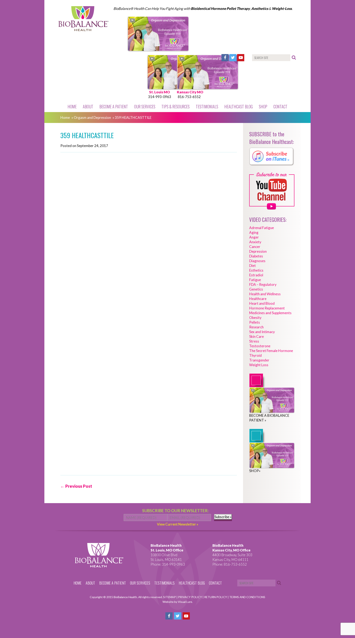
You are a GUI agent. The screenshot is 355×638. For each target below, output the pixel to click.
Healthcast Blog (238, 106)
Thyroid (255, 355)
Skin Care (256, 336)
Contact (280, 106)
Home (72, 106)
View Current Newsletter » (177, 524)
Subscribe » (223, 517)
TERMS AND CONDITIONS (247, 597)
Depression (258, 251)
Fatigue (255, 280)
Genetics (256, 289)
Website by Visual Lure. (178, 601)
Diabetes (256, 256)
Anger (254, 237)
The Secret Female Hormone (271, 351)
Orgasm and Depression (92, 117)
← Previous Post (76, 486)
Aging (253, 232)
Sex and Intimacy (262, 332)
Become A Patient (113, 106)
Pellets (254, 322)
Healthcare (257, 298)
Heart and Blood (262, 303)
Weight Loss (258, 365)
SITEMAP (169, 597)
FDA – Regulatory (263, 284)
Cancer (254, 246)
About (88, 106)
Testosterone (259, 346)
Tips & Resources (175, 106)
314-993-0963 (159, 97)
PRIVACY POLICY (190, 597)
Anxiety (255, 242)
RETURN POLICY (216, 597)
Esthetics (256, 270)
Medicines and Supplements (270, 313)
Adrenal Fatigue (261, 228)
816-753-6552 (189, 97)
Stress (254, 341)
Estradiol (256, 275)
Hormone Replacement (267, 308)
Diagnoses (257, 261)
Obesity (255, 317)
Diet (252, 265)
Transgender (259, 360)
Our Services (144, 106)
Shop (263, 106)
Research (256, 327)
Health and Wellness (265, 294)
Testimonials (207, 106)
